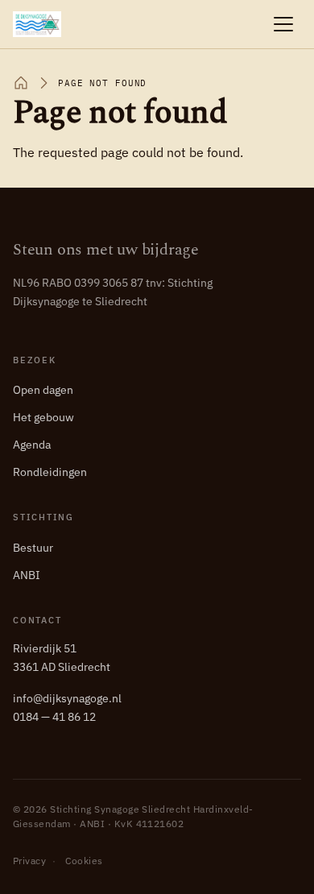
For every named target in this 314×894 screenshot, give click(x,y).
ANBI (26, 575)
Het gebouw (43, 417)
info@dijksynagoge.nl (67, 698)
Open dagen (43, 390)
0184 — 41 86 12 (54, 717)
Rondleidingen (50, 472)
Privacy (29, 861)
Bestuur (33, 547)
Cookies (83, 861)
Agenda (32, 444)
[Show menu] (283, 24)
